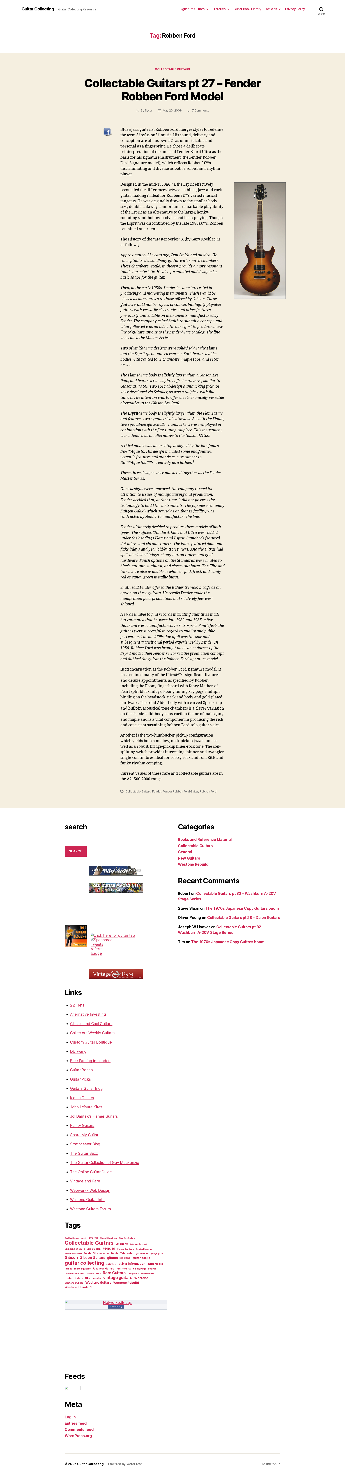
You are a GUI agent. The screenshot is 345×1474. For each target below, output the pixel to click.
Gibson (71, 1257)
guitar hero (111, 1264)
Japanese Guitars (103, 1268)
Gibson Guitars (92, 1257)
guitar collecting (84, 1263)
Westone (141, 1278)
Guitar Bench (81, 1070)
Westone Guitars (98, 1282)
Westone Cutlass (74, 1283)
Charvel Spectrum (108, 1238)
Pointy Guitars (82, 1125)
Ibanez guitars (82, 1268)
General (185, 852)
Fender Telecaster (122, 1253)
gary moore (141, 1253)
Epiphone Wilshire (75, 1249)
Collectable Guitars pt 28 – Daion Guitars (243, 917)
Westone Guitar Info (87, 1199)
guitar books (141, 1258)
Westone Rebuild (126, 1282)
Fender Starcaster (73, 1253)
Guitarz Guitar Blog (86, 1088)
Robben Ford (208, 791)
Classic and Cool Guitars (91, 1023)
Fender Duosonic (144, 1249)
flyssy (148, 110)
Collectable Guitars (172, 69)
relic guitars (133, 1273)
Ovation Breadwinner (74, 1273)
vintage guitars (117, 1277)
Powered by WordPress (125, 1464)
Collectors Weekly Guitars (92, 1033)
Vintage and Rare (85, 1181)
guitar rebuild (155, 1263)
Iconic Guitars (82, 1098)
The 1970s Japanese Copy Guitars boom (242, 908)
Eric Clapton (94, 1249)
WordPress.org (78, 1436)
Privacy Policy (295, 9)
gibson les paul (118, 1258)
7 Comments (200, 110)
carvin (84, 1238)
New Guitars (189, 858)
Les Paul (152, 1268)
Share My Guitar (84, 1135)
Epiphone (122, 1243)
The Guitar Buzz (84, 1153)
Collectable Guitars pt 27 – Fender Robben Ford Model (172, 89)
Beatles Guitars (72, 1238)
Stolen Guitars (74, 1278)
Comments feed (79, 1429)
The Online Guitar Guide (91, 1172)
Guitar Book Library (247, 9)
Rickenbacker (147, 1273)
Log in (70, 1417)
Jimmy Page (139, 1268)
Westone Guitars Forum (90, 1209)
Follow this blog (116, 1306)
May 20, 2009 (172, 110)
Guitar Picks (80, 1079)
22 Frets (77, 1005)
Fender (156, 791)
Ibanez (68, 1268)
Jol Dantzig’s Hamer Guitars (94, 1116)
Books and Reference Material (205, 839)
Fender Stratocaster (96, 1253)
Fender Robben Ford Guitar (180, 791)
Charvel (93, 1238)
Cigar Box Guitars (127, 1238)
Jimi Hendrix (123, 1268)
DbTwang (78, 1051)
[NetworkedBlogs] (116, 1302)
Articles (271, 9)
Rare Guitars (114, 1272)
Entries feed (76, 1423)
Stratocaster (93, 1278)
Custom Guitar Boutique (91, 1042)
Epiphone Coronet (138, 1244)
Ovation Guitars (93, 1273)
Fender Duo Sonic (125, 1249)
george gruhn (156, 1253)
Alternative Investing (88, 1014)
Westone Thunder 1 (78, 1287)
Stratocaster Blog (85, 1144)
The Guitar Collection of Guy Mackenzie (104, 1162)
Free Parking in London (90, 1061)
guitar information (131, 1263)
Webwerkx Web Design (90, 1190)
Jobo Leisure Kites (86, 1107)
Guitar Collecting (38, 9)
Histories (219, 9)
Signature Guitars (192, 9)
